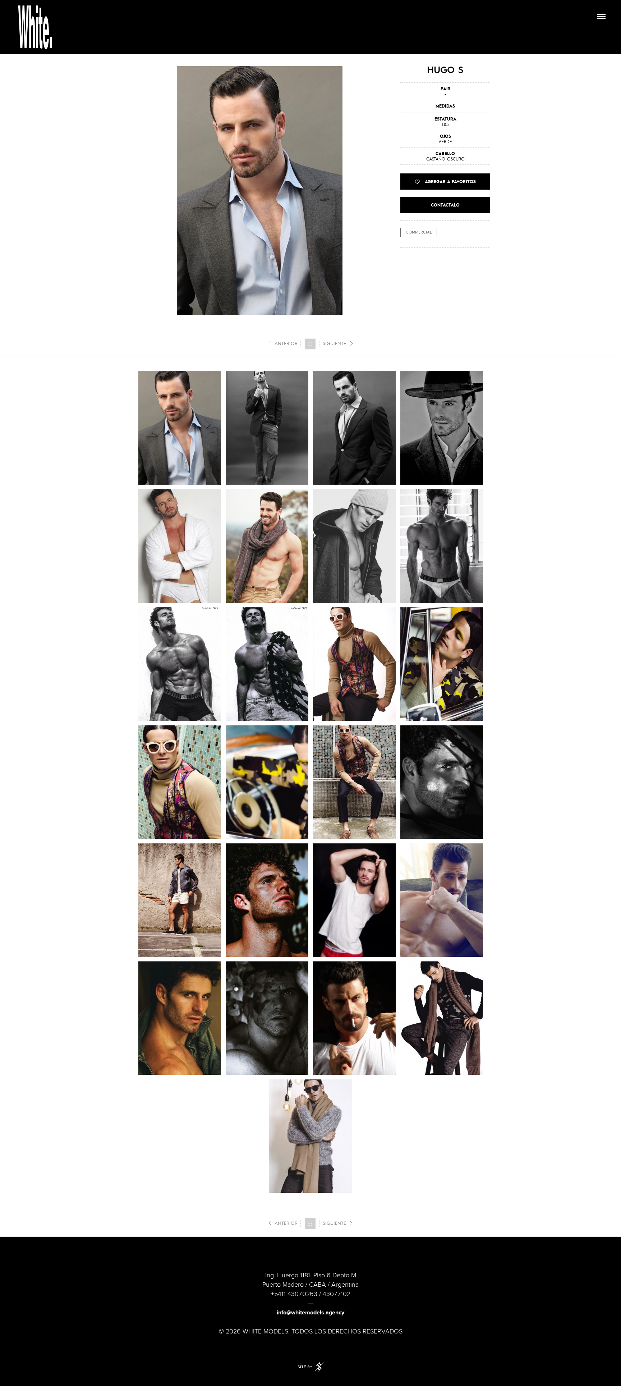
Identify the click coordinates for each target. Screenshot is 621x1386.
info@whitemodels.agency (310, 1312)
